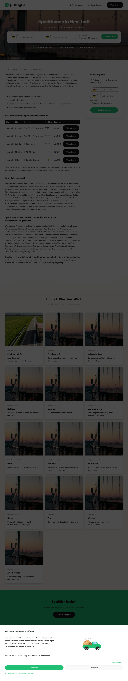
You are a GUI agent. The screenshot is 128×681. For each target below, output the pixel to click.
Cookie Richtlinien (9, 673)
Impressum (31, 673)
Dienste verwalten (116, 662)
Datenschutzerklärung (21, 673)
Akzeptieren (34, 668)
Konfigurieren (94, 668)
